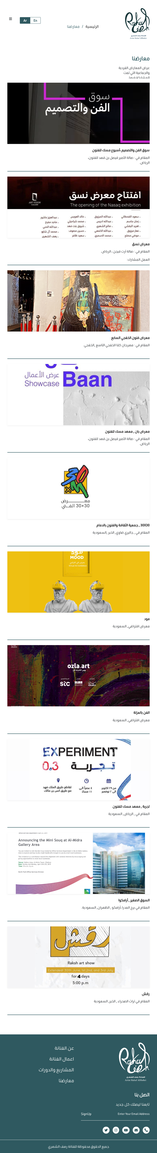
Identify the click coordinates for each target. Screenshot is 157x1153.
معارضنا (66, 1080)
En (35, 20)
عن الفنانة (64, 1048)
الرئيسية (92, 26)
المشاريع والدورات (56, 1070)
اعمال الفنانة (61, 1059)
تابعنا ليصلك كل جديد (133, 1104)
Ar (25, 20)
